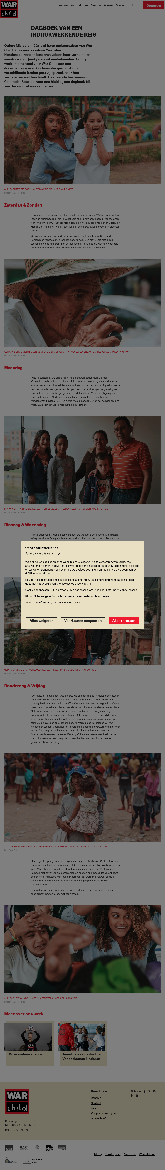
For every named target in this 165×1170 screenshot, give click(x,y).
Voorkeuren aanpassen (83, 620)
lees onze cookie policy (66, 602)
